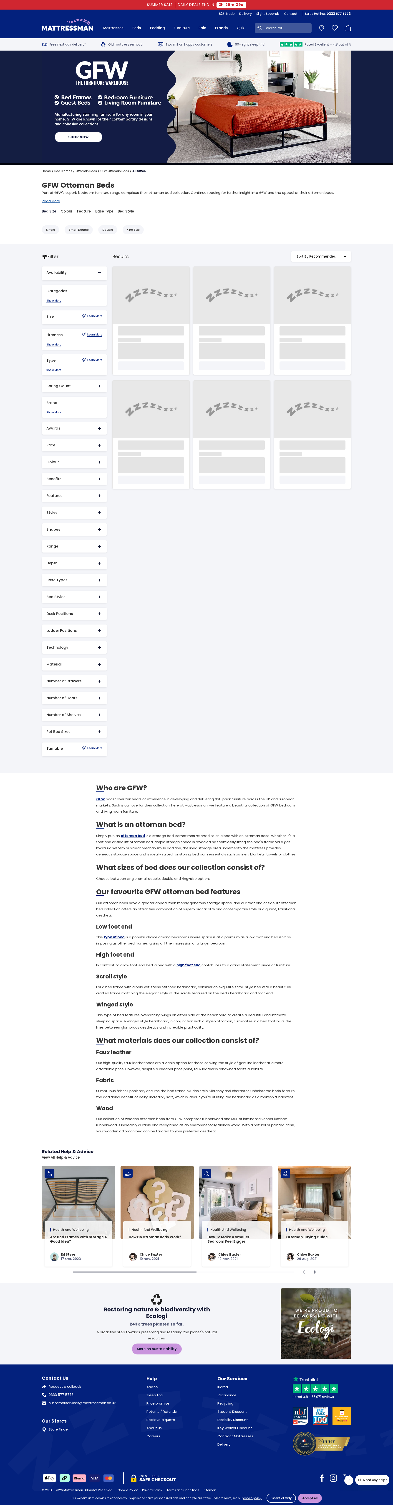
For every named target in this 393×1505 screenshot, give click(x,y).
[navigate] (314, 1272)
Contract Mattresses (235, 1436)
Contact (290, 13)
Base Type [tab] (104, 211)
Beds (136, 28)
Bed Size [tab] (49, 211)
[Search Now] (259, 28)
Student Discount (232, 1411)
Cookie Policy (128, 1490)
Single (50, 230)
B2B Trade (227, 13)
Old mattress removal (125, 44)
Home (46, 171)
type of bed (114, 937)
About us (154, 1428)
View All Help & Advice (61, 1157)
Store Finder (59, 1429)
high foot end (188, 965)
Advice (152, 1387)
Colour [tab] (67, 211)
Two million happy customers (189, 44)
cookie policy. (252, 1498)
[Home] (67, 28)
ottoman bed (133, 835)
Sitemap (210, 1490)
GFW (100, 799)
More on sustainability (157, 1348)
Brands (221, 28)
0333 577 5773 (61, 1394)
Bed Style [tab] (126, 211)
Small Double (79, 230)
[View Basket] (348, 28)
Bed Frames (63, 171)
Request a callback (65, 1386)
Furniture (182, 28)
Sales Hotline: (328, 13)
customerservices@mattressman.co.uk (82, 1402)
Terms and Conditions (183, 1490)
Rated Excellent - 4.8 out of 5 (328, 44)
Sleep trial (154, 1395)
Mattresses (113, 28)
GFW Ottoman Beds (114, 171)
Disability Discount (232, 1419)
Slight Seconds (268, 13)
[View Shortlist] (335, 28)
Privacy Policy (152, 1490)
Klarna (222, 1387)
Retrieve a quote (160, 1419)
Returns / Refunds (161, 1411)
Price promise (157, 1403)
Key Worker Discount (234, 1428)
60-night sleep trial (250, 44)
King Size (133, 230)
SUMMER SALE (160, 4)
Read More (51, 201)
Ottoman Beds (86, 171)
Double (107, 230)
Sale (202, 28)
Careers (153, 1436)
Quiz (240, 28)
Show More (53, 300)
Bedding (157, 28)
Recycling (225, 1403)
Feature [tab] (84, 211)
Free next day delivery (68, 44)
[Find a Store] (321, 28)
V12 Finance (227, 1395)
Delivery (245, 13)
